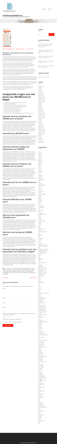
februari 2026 (41, 94)
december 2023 (41, 129)
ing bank (40, 278)
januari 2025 (40, 111)
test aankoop (41, 383)
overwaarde (40, 353)
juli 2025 (40, 103)
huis (12, 269)
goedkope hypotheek (42, 251)
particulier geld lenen (42, 356)
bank (39, 190)
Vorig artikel (5, 277)
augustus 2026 (41, 86)
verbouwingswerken (42, 407)
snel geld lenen (41, 375)
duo (39, 233)
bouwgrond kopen (42, 214)
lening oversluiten (42, 312)
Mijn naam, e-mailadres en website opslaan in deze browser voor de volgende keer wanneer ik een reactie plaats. (19, 314)
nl (38, 336)
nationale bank (41, 333)
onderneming (41, 342)
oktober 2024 (41, 115)
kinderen (40, 289)
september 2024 (41, 117)
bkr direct (40, 205)
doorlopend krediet (42, 231)
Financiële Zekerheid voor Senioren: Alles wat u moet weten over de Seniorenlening (45, 45)
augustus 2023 (41, 134)
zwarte (39, 422)
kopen (39, 294)
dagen (39, 227)
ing (39, 277)
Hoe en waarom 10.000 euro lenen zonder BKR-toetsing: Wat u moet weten (45, 51)
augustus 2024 (41, 118)
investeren (32, 269)
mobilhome (40, 328)
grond (39, 255)
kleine (39, 292)
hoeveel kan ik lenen (42, 262)
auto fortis (40, 183)
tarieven (40, 381)
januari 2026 (40, 95)
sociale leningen (41, 376)
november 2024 (41, 114)
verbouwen (40, 403)
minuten (40, 325)
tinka (39, 385)
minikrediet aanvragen (43, 321)
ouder (39, 348)
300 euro (40, 166)
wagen (39, 409)
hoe (39, 261)
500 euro (40, 170)
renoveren (15, 272)
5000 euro (40, 171)
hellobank (40, 259)
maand (39, 316)
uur (39, 392)
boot (39, 211)
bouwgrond (40, 213)
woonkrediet (41, 415)
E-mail (4, 302)
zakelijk (39, 416)
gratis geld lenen (41, 253)
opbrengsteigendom (42, 346)
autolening (40, 186)
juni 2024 (40, 121)
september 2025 (41, 101)
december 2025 (41, 97)
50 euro (39, 168)
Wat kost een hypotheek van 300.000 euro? (13, 110)
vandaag (40, 395)
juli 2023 (40, 135)
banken (39, 192)
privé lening (40, 365)
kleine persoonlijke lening (43, 293)
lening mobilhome (42, 309)
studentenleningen (42, 380)
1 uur (39, 151)
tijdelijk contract (41, 384)
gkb (39, 247)
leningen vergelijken (42, 314)
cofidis (39, 223)
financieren (9, 269)
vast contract (41, 396)
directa (39, 230)
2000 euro (40, 160)
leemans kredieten (42, 302)
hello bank (40, 258)
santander (40, 372)
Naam (4, 298)
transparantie (5, 273)
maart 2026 (40, 92)
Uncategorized (41, 391)
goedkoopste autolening (43, 249)
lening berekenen (42, 306)
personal (40, 360)
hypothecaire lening (42, 271)
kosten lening (5, 271)
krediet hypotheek (42, 298)
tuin (39, 388)
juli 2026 (40, 87)
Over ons (44, 9)
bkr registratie (41, 206)
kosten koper (41, 297)
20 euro (39, 158)
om (39, 338)
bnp (39, 209)
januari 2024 (40, 127)
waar (39, 408)
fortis (39, 242)
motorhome (40, 332)
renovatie (40, 368)
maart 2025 (40, 109)
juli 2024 (40, 119)
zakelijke (40, 417)
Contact (49, 9)
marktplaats (40, 317)
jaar (39, 284)
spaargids (40, 379)
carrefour (40, 219)
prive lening (40, 364)
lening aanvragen (41, 305)
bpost (39, 215)
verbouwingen (41, 405)
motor (39, 329)
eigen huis (40, 234)
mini (39, 318)
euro (39, 237)
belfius (39, 198)
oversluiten (40, 352)
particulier (40, 355)
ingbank (40, 281)
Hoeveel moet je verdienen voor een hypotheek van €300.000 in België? (19, 113)
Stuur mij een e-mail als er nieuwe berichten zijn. (13, 322)
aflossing (40, 178)
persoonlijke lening (42, 361)
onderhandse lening (42, 340)
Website (4, 307)
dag (39, 226)
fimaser (39, 239)
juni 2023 (40, 137)
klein (39, 290)
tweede (39, 389)
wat (39, 412)
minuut (39, 326)
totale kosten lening (31, 272)
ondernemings (41, 344)
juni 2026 (40, 88)
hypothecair (40, 266)
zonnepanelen (41, 420)
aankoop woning (15, 268)
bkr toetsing (40, 207)
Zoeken (40, 29)
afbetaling (40, 175)
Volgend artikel (33, 277)
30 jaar (39, 164)
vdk (39, 399)
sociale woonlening (42, 377)
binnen (39, 202)
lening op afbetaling (42, 310)
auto (39, 182)
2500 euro (40, 162)
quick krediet (41, 367)
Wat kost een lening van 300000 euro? (12, 111)
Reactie (4, 288)
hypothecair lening (42, 269)
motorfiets (40, 330)
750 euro (40, 172)
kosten (39, 296)
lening (23, 271)
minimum (40, 324)
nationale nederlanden (43, 334)
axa (39, 187)
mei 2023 (40, 138)
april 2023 (40, 139)
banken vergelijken (42, 194)
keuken (39, 286)
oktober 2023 (41, 131)
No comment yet (21, 48)
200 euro (40, 159)
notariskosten (41, 337)
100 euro (40, 154)
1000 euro (40, 155)
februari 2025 (41, 110)
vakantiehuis (41, 393)
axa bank (40, 188)
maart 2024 (40, 125)
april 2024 (40, 123)
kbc (39, 285)
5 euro (39, 167)
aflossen (40, 176)
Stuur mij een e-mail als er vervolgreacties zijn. (13, 319)
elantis (39, 235)
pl (38, 363)
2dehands (40, 163)
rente (39, 371)
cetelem (40, 222)
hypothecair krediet (42, 267)
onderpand (40, 345)
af (38, 174)
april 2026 (40, 91)
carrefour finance (42, 221)
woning (39, 413)
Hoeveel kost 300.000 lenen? (10, 103)
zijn (39, 419)
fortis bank (40, 243)
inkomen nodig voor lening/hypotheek (21, 269)
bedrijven (40, 196)
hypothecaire (41, 270)
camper (39, 217)
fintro (39, 241)
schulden (24, 272)
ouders (39, 349)
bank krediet (40, 191)
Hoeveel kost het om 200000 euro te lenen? (13, 107)
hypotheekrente (41, 276)
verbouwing (40, 404)
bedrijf (20, 268)
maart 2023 (40, 141)
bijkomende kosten (26, 268)
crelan (39, 225)
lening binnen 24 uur (42, 308)
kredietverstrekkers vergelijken (15, 271)
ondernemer (41, 341)
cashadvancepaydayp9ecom (9, 48)
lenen (39, 304)
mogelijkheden (5, 272)
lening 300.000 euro (29, 271)
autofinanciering (41, 184)
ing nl (39, 280)
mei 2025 (40, 106)
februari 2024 (41, 126)
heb (39, 257)
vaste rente (40, 397)
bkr (39, 203)
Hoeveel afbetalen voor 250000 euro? (12, 109)
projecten (11, 272)
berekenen (40, 200)
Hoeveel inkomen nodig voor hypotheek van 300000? (15, 105)
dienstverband (41, 229)
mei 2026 (40, 90)
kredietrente (40, 301)
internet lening (41, 282)
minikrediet (40, 320)
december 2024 (41, 113)
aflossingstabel (41, 179)
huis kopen (40, 265)
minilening (40, 322)
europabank (40, 238)
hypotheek (40, 274)
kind (39, 288)
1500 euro (40, 156)
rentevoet (20, 272)
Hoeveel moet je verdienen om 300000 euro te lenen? (15, 102)
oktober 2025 (41, 99)
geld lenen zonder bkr (42, 246)
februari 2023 (41, 142)
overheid (40, 351)
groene (39, 254)
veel (39, 400)
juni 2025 (40, 105)
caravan (40, 218)
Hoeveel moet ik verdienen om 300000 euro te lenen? (15, 106)
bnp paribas (40, 210)
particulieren (41, 359)
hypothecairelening (42, 273)
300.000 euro (9, 268)
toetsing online (41, 387)
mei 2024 (40, 122)
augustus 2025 (41, 102)
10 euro (39, 152)
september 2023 (41, 133)
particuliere (40, 357)
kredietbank (40, 300)
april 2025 (40, 107)
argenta (40, 180)
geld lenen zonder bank (43, 245)
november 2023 (41, 130)
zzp (39, 423)
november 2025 (41, 98)
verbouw (40, 401)
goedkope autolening (42, 250)
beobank (40, 199)
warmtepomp (41, 411)
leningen (40, 313)
